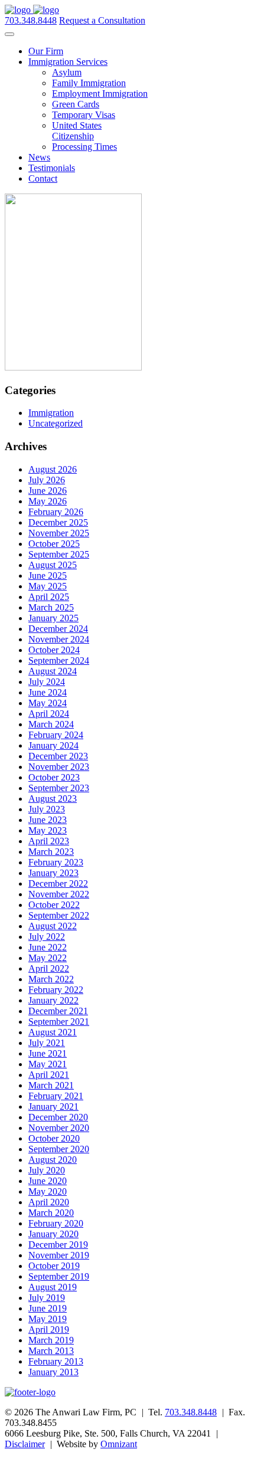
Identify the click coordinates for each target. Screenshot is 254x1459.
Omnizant (118, 1444)
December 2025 (58, 522)
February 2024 (55, 735)
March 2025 (51, 607)
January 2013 (53, 1372)
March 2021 (51, 1085)
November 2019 (58, 1255)
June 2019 (47, 1308)
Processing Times (84, 147)
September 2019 (58, 1276)
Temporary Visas (83, 115)
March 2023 (51, 852)
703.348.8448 (31, 20)
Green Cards (75, 104)
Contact (42, 178)
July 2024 (46, 682)
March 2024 (51, 724)
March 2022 (51, 979)
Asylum (67, 72)
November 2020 (58, 1128)
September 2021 (58, 1022)
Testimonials (51, 168)
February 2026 (55, 512)
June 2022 (47, 947)
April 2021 (48, 1075)
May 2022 (47, 958)
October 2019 (54, 1266)
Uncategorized (55, 423)
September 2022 (58, 915)
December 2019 (58, 1245)
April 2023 (48, 841)
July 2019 (46, 1298)
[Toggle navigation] (9, 34)
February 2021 (55, 1096)
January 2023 (53, 873)
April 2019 (48, 1329)
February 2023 (55, 862)
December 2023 (58, 756)
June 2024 (47, 692)
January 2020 (53, 1234)
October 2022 (54, 905)
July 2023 (46, 809)
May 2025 (47, 586)
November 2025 (58, 533)
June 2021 (47, 1053)
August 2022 (52, 926)
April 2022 (48, 968)
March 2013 (51, 1351)
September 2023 (58, 788)
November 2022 (58, 894)
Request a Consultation (102, 20)
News (39, 157)
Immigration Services (68, 62)
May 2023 (47, 830)
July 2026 (46, 480)
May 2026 (47, 501)
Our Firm (45, 51)
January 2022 (53, 1000)
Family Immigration (89, 83)
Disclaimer (25, 1444)
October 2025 (54, 544)
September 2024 (58, 660)
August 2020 (52, 1160)
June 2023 (47, 820)
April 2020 (48, 1202)
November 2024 (58, 639)
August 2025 (52, 565)
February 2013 (55, 1361)
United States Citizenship (77, 130)
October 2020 (54, 1138)
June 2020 (47, 1181)
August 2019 (52, 1287)
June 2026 (47, 491)
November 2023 (58, 767)
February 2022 (55, 990)
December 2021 (58, 1011)
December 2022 (58, 883)
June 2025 (47, 576)
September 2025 (58, 554)
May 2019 (47, 1319)
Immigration (51, 413)
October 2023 (54, 777)
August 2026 (52, 469)
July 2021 (46, 1043)
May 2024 (47, 703)
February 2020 (55, 1223)
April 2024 (48, 714)
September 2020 (58, 1149)
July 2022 (46, 937)
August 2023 (52, 799)
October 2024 (54, 650)
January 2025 (53, 618)
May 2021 (47, 1064)
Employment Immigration (100, 93)
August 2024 (52, 671)
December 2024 (58, 629)
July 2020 (46, 1170)
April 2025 (48, 597)
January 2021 (53, 1106)
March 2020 (51, 1213)
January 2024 (53, 745)
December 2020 (58, 1117)
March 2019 (51, 1340)
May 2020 (47, 1191)
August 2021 (52, 1032)
